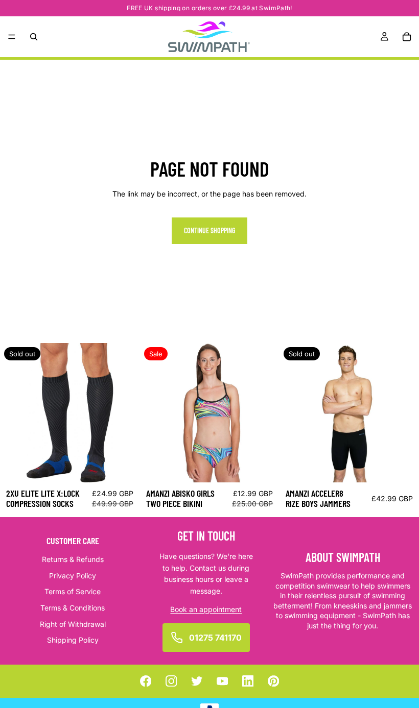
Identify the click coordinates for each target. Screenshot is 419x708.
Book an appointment (206, 609)
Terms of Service (72, 592)
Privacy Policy (72, 575)
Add (272, 466)
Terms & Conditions (72, 607)
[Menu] (12, 36)
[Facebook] (145, 681)
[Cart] (406, 37)
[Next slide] (124, 412)
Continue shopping (209, 230)
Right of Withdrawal (73, 624)
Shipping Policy (73, 640)
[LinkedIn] (248, 681)
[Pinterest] (273, 681)
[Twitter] (196, 681)
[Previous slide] (15, 412)
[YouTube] (222, 681)
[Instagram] (171, 681)
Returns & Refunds (73, 559)
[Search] (33, 37)
